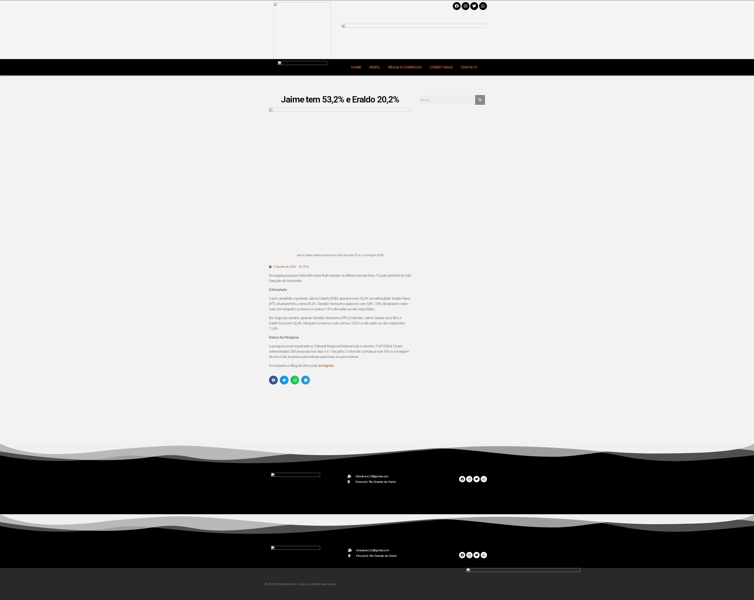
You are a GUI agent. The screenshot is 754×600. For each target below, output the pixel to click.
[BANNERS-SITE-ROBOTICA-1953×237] (414, 26)
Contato (469, 67)
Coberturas (441, 67)
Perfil (374, 67)
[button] (273, 380)
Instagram (326, 365)
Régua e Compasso (405, 67)
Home (356, 67)
